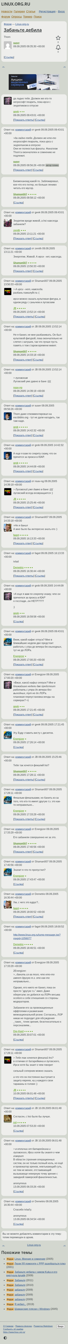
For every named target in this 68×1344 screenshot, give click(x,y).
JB (14, 308)
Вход (61, 11)
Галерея (19, 11)
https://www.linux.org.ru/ (14, 1332)
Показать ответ (23, 170)
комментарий (23, 129)
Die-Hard (18, 1031)
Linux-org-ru (22, 24)
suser (16, 43)
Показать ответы (24, 120)
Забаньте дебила (23, 30)
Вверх (61, 1326)
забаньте (20, 1289)
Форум (5, 16)
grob (15, 427)
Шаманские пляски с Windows (32, 1309)
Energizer (18, 656)
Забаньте (20, 1280)
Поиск (38, 16)
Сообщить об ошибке (13, 1329)
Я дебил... (20, 1304)
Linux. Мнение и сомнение (30, 1259)
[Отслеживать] (58, 47)
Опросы (16, 16)
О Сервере (8, 1326)
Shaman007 (20, 194)
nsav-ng (17, 387)
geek (16, 111)
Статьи (30, 11)
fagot (16, 535)
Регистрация (47, 11)
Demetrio (18, 567)
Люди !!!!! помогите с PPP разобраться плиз (40, 1263)
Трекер (27, 16)
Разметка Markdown (43, 1326)
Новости (6, 11)
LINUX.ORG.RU (15, 4)
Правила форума (23, 1326)
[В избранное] (58, 38)
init (15, 1122)
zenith (16, 230)
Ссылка (8, 57)
